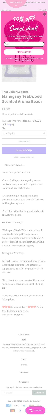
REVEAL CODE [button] (24, 52)
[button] (44, 14)
